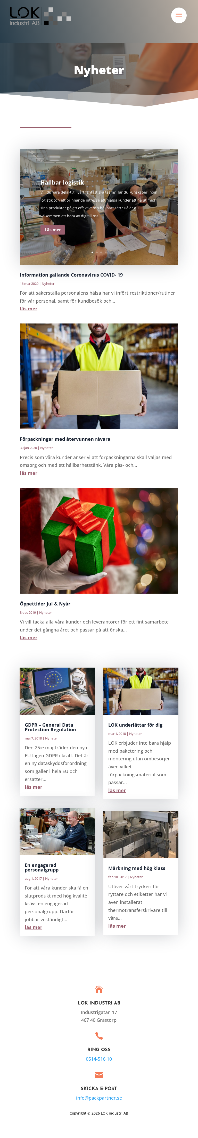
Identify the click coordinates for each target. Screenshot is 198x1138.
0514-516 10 (99, 1059)
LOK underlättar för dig (135, 725)
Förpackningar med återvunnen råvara (65, 439)
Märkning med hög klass (136, 868)
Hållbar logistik (62, 182)
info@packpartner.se (99, 1098)
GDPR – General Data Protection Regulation (50, 727)
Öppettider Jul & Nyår (45, 604)
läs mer (28, 308)
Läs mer (53, 229)
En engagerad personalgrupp (42, 867)
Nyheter (48, 283)
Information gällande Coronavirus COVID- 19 (71, 275)
